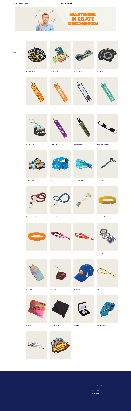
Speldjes (14, 50)
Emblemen (15, 46)
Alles (14, 41)
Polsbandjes (15, 44)
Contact (26, 3)
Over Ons (21, 3)
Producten (15, 3)
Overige (14, 52)
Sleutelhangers (16, 48)
